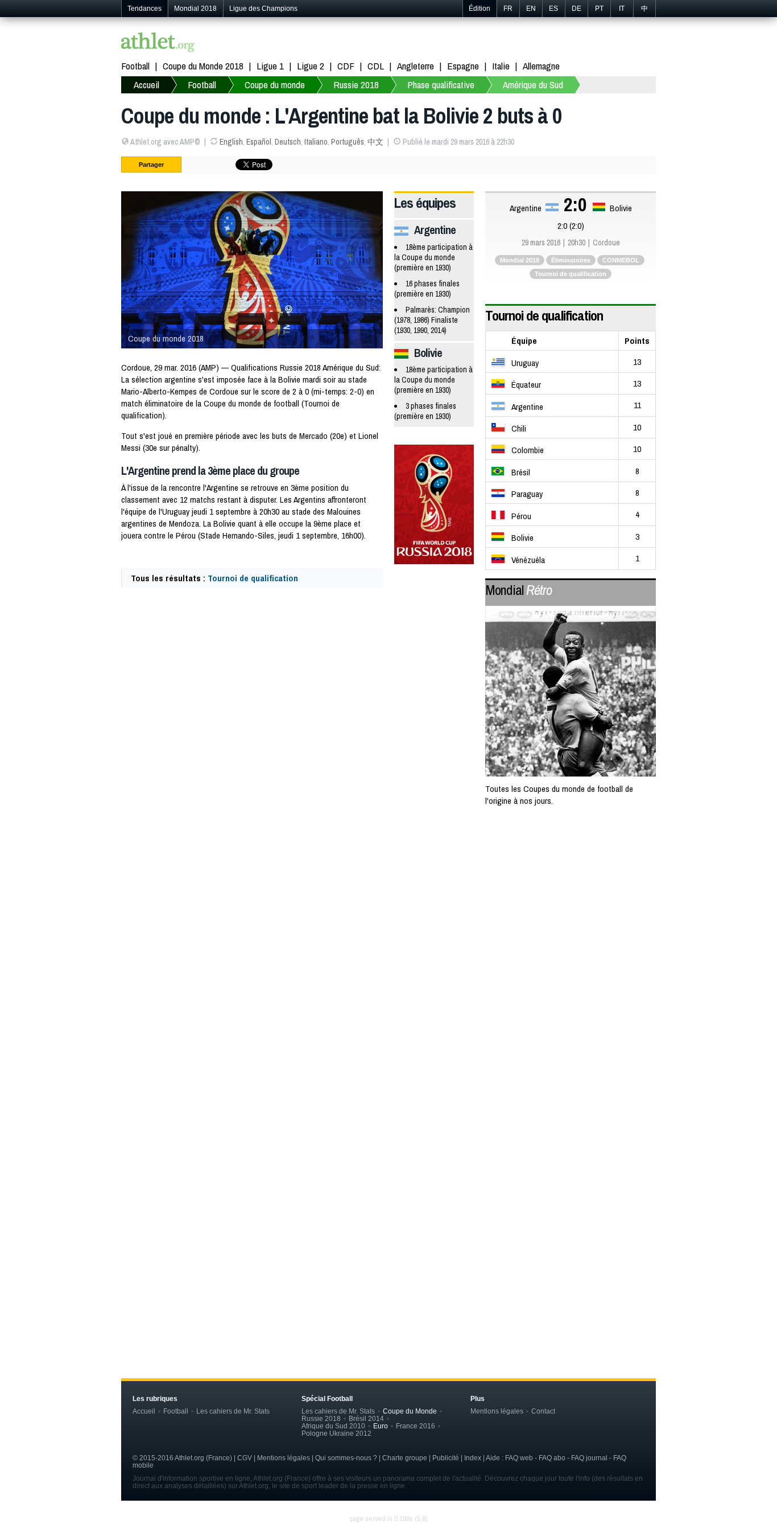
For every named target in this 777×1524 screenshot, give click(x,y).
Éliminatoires (570, 260)
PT (599, 9)
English (231, 142)
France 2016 (415, 1425)
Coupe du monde (275, 84)
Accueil (146, 84)
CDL (375, 65)
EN (531, 9)
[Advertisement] (388, 907)
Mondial (518, 589)
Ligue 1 (270, 65)
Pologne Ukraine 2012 (336, 1433)
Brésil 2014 (366, 1418)
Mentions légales (496, 1411)
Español (258, 142)
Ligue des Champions (263, 9)
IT (622, 9)
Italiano (316, 142)
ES (553, 9)
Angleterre (415, 65)
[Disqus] (388, 1164)
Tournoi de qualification (253, 578)
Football (135, 65)
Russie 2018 (356, 84)
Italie (501, 65)
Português (347, 142)
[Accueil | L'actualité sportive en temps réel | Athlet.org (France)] (158, 43)
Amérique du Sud (533, 84)
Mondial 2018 (195, 9)
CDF (345, 65)
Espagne (463, 65)
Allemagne (541, 65)
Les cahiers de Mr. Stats (233, 1411)
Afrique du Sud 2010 (333, 1425)
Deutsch (288, 142)
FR (508, 9)
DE (576, 9)
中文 (375, 142)
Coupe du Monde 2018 (203, 65)
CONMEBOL (620, 260)
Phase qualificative (440, 84)
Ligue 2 (310, 65)
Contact (543, 1411)
